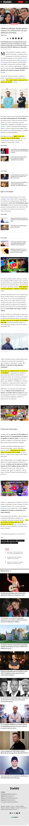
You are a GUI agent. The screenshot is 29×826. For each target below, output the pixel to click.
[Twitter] (10, 38)
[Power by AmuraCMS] (14, 817)
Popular (7, 549)
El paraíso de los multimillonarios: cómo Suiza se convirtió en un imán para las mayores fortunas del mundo (14, 699)
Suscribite (21, 1)
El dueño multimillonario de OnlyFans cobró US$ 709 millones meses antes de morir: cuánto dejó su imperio (14, 673)
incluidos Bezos (19, 316)
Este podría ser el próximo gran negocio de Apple (19, 226)
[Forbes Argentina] (7, 2)
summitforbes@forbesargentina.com (10, 798)
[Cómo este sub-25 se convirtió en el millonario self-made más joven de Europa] (14, 765)
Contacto (13, 806)
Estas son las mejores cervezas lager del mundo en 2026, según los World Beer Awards (15, 562)
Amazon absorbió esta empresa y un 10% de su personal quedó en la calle (19, 220)
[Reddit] (16, 38)
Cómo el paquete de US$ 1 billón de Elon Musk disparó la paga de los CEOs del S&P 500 (14, 752)
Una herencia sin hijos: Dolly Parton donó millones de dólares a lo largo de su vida (13, 594)
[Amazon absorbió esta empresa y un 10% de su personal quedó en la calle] (5, 220)
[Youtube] (17, 813)
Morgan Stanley (6, 542)
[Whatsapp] (7, 38)
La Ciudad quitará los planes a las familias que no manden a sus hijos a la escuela (19, 176)
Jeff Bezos (20, 540)
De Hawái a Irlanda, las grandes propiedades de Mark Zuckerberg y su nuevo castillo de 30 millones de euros (14, 646)
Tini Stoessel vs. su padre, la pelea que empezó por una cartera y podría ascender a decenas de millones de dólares (14, 620)
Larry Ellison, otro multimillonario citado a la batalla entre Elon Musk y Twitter (19, 151)
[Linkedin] (21, 38)
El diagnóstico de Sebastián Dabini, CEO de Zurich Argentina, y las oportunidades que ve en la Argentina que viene (15, 557)
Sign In (26, 1)
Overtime (8, 199)
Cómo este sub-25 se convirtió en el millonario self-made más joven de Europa (14, 777)
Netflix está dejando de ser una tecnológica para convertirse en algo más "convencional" (19, 251)
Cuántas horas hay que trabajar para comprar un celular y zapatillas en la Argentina (19, 158)
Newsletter (8, 806)
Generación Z (4, 508)
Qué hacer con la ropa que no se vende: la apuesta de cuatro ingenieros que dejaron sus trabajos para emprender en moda (15, 552)
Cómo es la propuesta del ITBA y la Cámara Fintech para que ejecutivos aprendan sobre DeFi (19, 184)
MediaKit (3, 806)
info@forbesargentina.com (9, 796)
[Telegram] (18, 38)
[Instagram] (14, 813)
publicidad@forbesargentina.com (11, 794)
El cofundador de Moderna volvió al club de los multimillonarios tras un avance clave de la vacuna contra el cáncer (14, 726)
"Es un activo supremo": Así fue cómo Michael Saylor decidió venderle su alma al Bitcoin (18, 243)
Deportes (4, 540)
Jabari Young (4, 35)
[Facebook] (13, 38)
